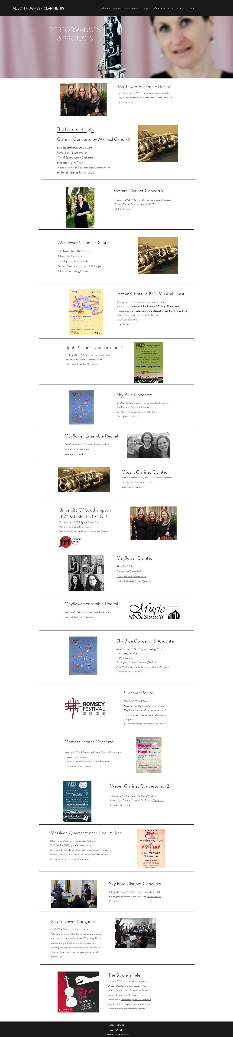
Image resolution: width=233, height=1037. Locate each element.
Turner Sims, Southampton (72, 153)
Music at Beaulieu (73, 616)
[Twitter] (121, 1030)
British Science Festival (74, 173)
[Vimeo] (116, 1030)
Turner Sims (94, 522)
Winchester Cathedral (159, 93)
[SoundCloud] (111, 1030)
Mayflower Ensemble (126, 319)
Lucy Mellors (122, 324)
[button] (171, 8)
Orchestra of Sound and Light (86, 938)
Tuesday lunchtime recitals (73, 261)
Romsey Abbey (84, 845)
